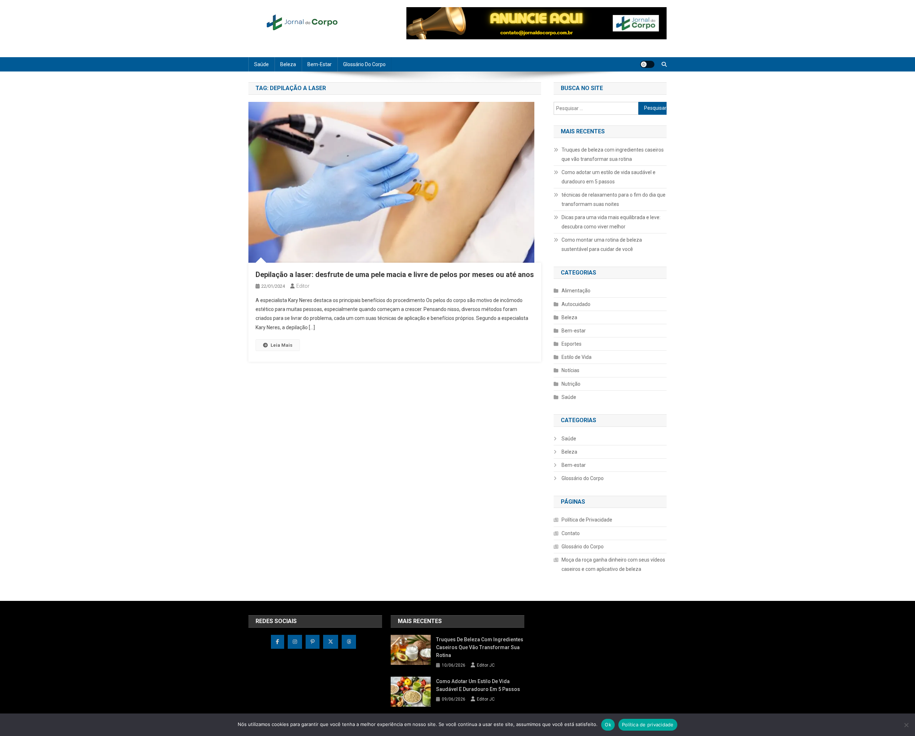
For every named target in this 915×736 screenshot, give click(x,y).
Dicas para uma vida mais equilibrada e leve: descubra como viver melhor (611, 221)
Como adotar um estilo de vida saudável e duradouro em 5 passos (609, 176)
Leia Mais (281, 345)
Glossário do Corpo (364, 64)
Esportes (572, 344)
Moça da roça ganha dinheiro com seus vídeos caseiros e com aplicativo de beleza (613, 564)
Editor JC (486, 665)
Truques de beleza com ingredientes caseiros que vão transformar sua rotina (613, 154)
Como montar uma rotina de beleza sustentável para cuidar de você (602, 244)
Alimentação (576, 290)
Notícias (570, 370)
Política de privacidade (648, 724)
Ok (608, 724)
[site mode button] (647, 64)
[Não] (906, 724)
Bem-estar (319, 64)
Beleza (288, 64)
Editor (303, 286)
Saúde (261, 64)
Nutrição (571, 384)
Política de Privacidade (587, 520)
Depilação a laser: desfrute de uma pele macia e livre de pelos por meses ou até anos (395, 274)
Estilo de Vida (577, 357)
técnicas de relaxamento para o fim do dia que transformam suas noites (614, 199)
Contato (571, 533)
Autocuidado (576, 304)
